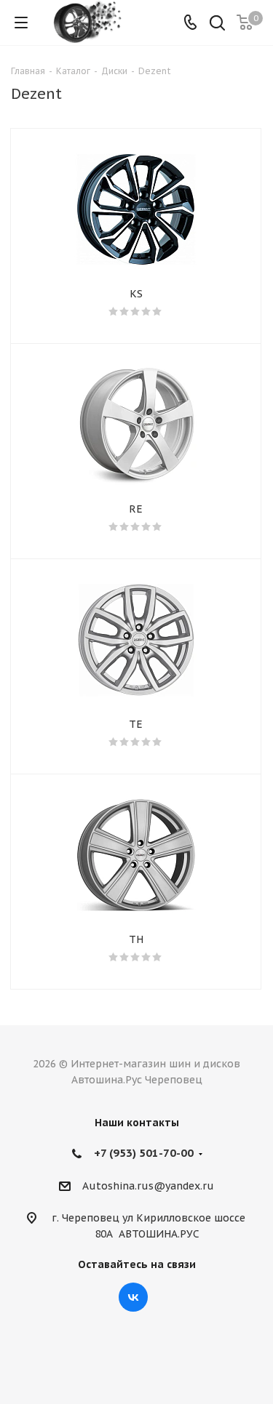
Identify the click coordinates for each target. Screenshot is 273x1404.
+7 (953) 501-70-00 (144, 1153)
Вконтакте (133, 1297)
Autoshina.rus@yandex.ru (148, 1185)
